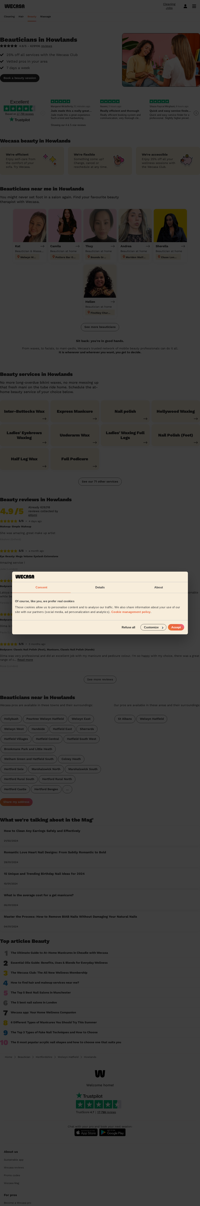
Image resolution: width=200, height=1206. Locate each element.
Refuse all (128, 627)
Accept (176, 627)
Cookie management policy (131, 612)
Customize (151, 627)
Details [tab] (100, 587)
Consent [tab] (41, 587)
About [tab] (158, 587)
